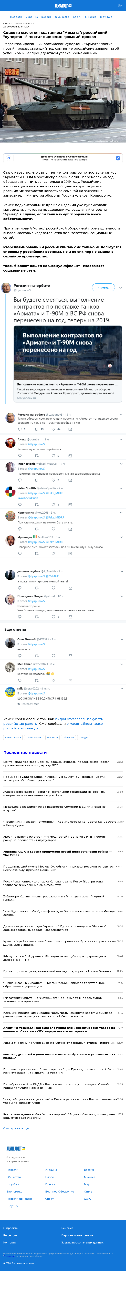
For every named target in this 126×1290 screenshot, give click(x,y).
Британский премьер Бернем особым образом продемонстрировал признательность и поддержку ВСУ (56, 763)
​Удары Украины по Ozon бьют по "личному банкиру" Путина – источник (59, 1042)
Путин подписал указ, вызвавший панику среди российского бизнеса (57, 971)
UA (120, 5)
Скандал (83, 737)
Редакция (10, 1235)
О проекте (10, 1228)
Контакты (9, 1242)
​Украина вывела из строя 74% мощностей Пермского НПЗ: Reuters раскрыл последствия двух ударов (54, 838)
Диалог (6, 23)
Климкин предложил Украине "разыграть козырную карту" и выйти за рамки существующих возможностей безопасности (57, 1014)
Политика (52, 737)
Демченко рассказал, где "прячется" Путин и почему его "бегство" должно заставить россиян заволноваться (54, 928)
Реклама (67, 1228)
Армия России (13, 737)
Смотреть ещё (16, 1128)
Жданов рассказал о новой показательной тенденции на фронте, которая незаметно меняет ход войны (54, 793)
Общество (68, 737)
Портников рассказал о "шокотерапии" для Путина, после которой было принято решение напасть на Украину (59, 1071)
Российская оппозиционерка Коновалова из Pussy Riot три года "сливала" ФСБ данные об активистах (53, 883)
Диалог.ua (9, 1256)
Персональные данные (77, 1235)
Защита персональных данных (82, 1242)
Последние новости (25, 752)
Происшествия (34, 737)
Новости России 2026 (24, 23)
